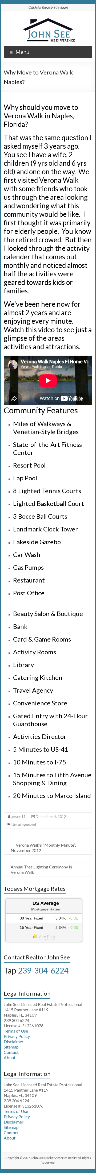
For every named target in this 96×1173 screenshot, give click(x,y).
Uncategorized (23, 824)
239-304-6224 (43, 970)
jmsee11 (18, 816)
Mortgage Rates (45, 909)
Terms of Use (16, 1030)
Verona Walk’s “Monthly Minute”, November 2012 (43, 847)
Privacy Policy (17, 1036)
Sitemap (11, 1046)
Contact (11, 1052)
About (9, 1057)
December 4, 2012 (51, 816)
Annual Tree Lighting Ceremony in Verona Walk (41, 869)
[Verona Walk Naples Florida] (48, 17)
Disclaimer (13, 1041)
